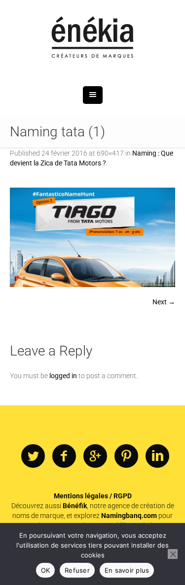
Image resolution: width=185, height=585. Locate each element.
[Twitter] (33, 456)
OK (45, 570)
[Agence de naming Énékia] (93, 38)
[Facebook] (64, 456)
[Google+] (95, 456)
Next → (163, 302)
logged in (63, 376)
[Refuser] (173, 554)
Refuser (77, 570)
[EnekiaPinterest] (126, 456)
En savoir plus (127, 570)
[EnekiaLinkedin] (157, 456)
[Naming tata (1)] (92, 237)
